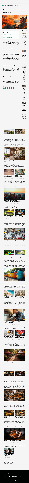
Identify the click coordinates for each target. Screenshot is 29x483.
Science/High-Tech (19, 477)
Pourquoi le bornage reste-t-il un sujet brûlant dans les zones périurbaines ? (24, 73)
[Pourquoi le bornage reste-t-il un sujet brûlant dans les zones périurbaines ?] (24, 67)
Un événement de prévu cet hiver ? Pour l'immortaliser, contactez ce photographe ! (12, 201)
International (11, 476)
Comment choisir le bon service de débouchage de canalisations (9, 337)
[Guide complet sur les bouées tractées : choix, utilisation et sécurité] (14, 274)
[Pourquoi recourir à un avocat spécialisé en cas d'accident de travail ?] (20, 373)
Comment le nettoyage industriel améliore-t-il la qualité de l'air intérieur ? (24, 109)
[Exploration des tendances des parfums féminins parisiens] (20, 171)
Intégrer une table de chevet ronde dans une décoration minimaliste (19, 297)
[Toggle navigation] (3, 1)
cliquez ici (12, 59)
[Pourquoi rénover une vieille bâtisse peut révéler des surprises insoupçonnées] (24, 86)
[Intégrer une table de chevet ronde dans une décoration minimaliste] (20, 292)
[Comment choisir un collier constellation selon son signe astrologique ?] (9, 171)
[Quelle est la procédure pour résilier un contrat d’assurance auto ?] (20, 412)
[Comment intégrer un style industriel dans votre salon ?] (14, 153)
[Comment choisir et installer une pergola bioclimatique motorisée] (20, 252)
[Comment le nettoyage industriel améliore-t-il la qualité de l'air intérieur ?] (24, 103)
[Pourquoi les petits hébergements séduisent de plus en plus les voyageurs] (24, 33)
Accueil (3, 5)
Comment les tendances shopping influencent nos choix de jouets (24, 55)
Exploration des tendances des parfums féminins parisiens (19, 176)
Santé (15, 476)
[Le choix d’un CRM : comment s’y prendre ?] (14, 433)
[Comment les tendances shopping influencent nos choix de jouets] (24, 51)
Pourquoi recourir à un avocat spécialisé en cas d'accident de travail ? (19, 378)
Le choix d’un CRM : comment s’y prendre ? (12, 440)
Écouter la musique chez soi (8, 37)
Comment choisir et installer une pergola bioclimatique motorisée (20, 257)
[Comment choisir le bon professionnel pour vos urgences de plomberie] (14, 314)
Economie (7, 476)
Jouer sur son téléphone (7, 34)
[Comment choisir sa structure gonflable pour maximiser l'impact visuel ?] (9, 252)
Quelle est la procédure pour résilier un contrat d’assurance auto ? (19, 417)
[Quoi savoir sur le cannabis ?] (9, 412)
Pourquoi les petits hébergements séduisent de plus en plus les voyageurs (24, 38)
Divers (6, 5)
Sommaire (6, 32)
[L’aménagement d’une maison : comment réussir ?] (14, 395)
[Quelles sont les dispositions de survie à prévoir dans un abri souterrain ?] (9, 373)
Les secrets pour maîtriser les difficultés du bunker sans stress (9, 216)
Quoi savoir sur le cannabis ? (7, 417)
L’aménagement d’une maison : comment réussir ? (13, 402)
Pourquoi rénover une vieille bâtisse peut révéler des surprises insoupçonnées (24, 91)
